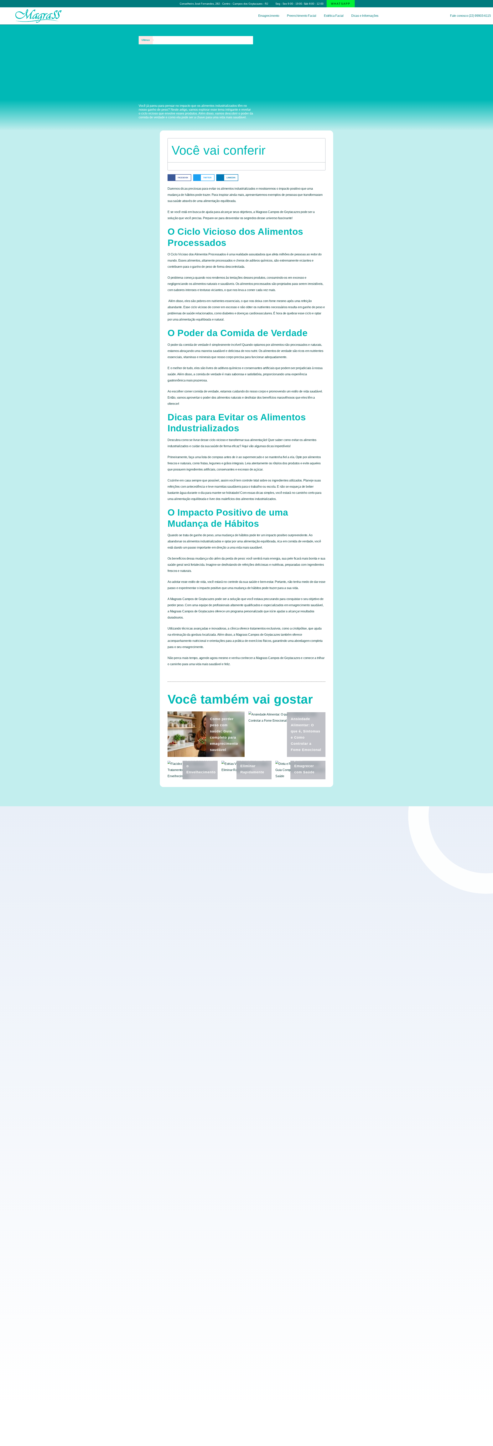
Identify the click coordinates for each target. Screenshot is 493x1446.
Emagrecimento (268, 15)
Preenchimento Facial (301, 15)
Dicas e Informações (364, 15)
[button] (341, 3)
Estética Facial (334, 15)
